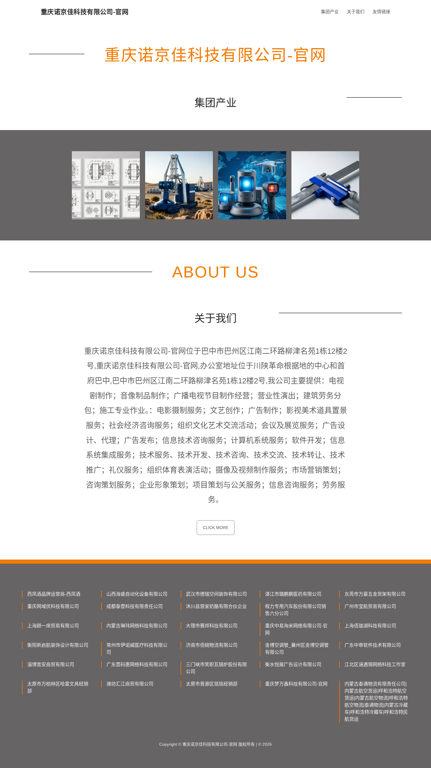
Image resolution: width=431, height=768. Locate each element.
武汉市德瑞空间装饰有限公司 (216, 594)
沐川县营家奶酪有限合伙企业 (216, 606)
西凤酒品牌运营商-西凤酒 (53, 594)
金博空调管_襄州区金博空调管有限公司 (297, 649)
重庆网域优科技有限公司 (53, 606)
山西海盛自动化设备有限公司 (136, 594)
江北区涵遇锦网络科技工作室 (375, 664)
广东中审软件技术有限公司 (373, 645)
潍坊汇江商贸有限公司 (129, 683)
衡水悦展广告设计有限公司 (293, 664)
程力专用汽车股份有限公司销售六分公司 (295, 610)
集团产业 (330, 11)
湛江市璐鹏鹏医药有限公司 (293, 594)
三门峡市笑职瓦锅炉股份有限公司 (216, 668)
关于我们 (355, 11)
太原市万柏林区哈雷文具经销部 (57, 687)
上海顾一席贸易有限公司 (53, 625)
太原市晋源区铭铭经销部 (211, 683)
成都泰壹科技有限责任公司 (134, 606)
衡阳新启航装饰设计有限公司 (57, 645)
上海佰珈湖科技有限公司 (370, 625)
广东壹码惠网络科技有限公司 (136, 664)
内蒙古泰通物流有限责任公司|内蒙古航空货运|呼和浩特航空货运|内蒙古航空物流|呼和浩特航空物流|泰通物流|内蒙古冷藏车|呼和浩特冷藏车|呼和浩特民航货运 (376, 701)
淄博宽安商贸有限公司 (50, 664)
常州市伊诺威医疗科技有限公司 (136, 649)
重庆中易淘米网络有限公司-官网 (296, 629)
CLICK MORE (215, 527)
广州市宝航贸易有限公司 (370, 606)
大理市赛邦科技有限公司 (211, 625)
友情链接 (381, 11)
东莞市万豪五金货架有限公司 (375, 594)
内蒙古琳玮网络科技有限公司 (136, 625)
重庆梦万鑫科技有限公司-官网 (296, 683)
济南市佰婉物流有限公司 (211, 645)
